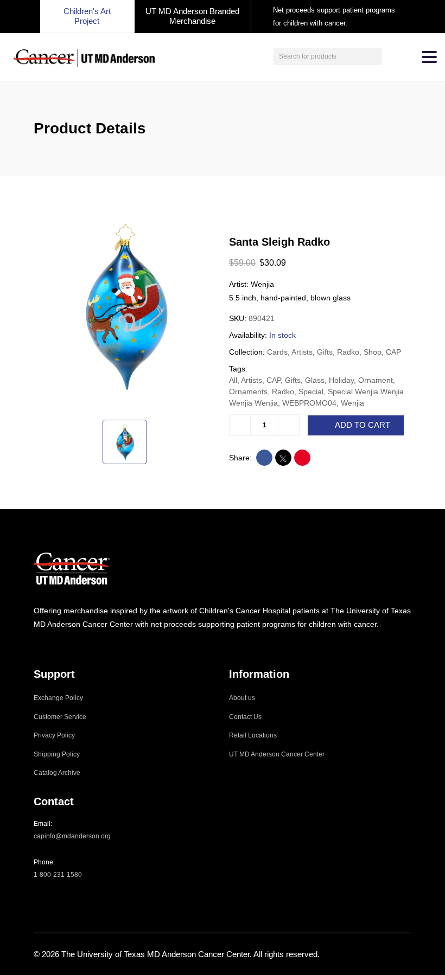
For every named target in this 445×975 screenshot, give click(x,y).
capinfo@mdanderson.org (72, 836)
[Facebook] (51, 645)
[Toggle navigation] (429, 57)
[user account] (392, 56)
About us (242, 698)
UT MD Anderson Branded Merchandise (192, 16)
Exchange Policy (58, 698)
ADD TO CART (362, 425)
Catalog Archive (57, 773)
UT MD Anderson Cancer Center (277, 754)
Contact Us (245, 717)
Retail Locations (253, 735)
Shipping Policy (57, 754)
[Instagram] (37, 645)
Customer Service (60, 717)
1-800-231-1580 (58, 874)
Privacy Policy (54, 735)
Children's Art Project (87, 16)
